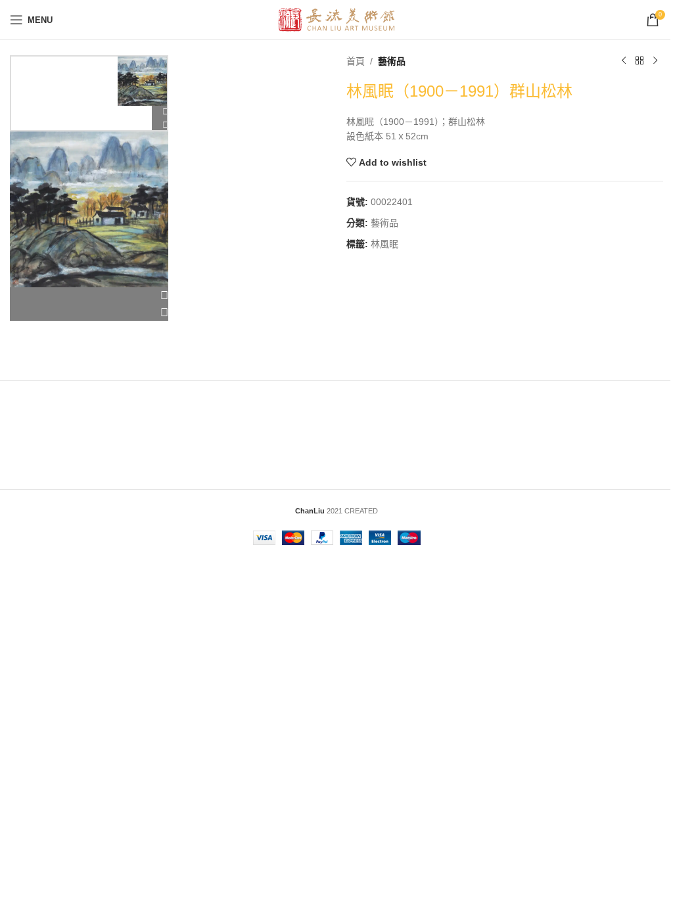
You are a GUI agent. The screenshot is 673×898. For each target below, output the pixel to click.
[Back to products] (639, 61)
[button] (89, 295)
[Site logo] (337, 19)
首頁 (355, 61)
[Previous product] (624, 61)
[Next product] (655, 61)
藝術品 (392, 61)
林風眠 (384, 244)
